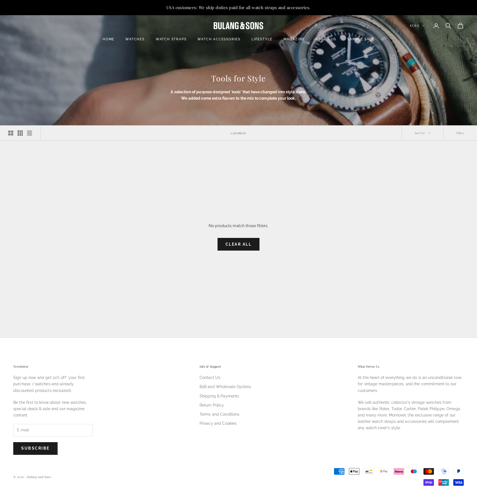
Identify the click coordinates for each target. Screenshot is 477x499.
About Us (326, 39)
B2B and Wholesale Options (225, 386)
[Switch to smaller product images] (20, 133)
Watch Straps (171, 39)
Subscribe (35, 448)
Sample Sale (360, 39)
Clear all (239, 244)
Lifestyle (261, 39)
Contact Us (210, 377)
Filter (460, 133)
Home (108, 39)
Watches (135, 39)
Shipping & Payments (219, 396)
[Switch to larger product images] (10, 133)
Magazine (293, 39)
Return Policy (212, 405)
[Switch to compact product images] (29, 133)
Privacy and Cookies (218, 423)
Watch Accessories (218, 39)
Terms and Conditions (220, 414)
